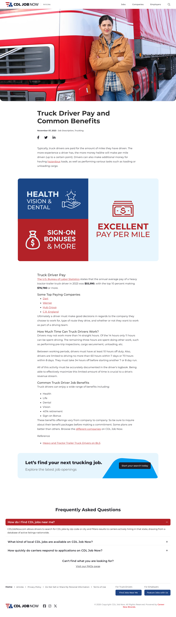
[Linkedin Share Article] (54, 138)
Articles (46, 4)
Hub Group (50, 307)
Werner (47, 303)
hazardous (53, 161)
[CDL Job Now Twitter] (55, 606)
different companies (88, 429)
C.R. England (51, 311)
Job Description (66, 130)
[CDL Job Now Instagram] (49, 606)
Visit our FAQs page (88, 566)
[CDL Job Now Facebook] (44, 606)
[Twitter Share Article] (46, 138)
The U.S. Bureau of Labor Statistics (58, 279)
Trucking (79, 130)
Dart (45, 298)
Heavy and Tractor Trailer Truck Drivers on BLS (71, 443)
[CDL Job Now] (22, 607)
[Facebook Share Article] (38, 138)
